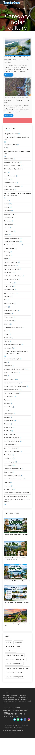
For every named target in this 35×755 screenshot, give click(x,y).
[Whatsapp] (17, 720)
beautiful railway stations (12, 165)
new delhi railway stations (12, 344)
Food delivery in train (13, 646)
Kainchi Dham (9, 303)
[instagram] (29, 720)
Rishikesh (7, 403)
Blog (5, 172)
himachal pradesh (10, 265)
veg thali (7, 482)
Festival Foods (9, 231)
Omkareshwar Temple (11, 359)
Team (11, 716)
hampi (6, 259)
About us (5, 716)
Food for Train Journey (21, 699)
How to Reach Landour (14, 664)
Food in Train (10, 651)
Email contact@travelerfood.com (13, 730)
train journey (8, 458)
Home (13, 34)
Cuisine (6, 204)
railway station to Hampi (12, 383)
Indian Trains (8, 286)
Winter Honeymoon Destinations (15, 496)
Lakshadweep (9, 320)
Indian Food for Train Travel (13, 276)
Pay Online (6, 695)
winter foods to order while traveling (16, 492)
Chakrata (7, 179)
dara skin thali (8, 217)
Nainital (6, 341)
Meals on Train (7, 703)
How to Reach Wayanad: (14, 677)
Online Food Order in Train (10, 701)
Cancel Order (22, 695)
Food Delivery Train (24, 701)
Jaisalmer (7, 296)
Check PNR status (8, 699)
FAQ (4, 710)
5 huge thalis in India (11, 134)
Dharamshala (8, 224)
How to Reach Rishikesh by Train (17, 668)
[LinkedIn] (21, 720)
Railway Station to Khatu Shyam (15, 386)
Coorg (6, 200)
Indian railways (9, 283)
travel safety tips (9, 462)
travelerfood (8, 465)
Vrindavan (7, 486)
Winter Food (8, 489)
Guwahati (7, 255)
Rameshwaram (9, 396)
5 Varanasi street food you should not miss (16, 138)
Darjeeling (7, 221)
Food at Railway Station (12, 238)
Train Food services (10, 448)
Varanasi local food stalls (12, 475)
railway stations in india (11, 389)
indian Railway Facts (11, 279)
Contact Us (15, 710)
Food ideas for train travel (12, 245)
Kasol (6, 307)
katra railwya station (10, 310)
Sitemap (5, 712)
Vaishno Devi (8, 472)
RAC (5, 376)
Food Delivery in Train (11, 241)
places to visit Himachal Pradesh (15, 369)
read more (8, 75)
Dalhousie (7, 210)
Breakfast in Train (10, 176)
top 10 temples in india (11, 441)
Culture (6, 207)
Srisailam (7, 424)
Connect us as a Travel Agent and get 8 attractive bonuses (17, 194)
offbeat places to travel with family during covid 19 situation (16, 352)
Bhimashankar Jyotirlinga (12, 169)
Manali (6, 331)
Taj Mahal (7, 431)
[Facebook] (25, 720)
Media (16, 716)
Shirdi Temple (8, 414)
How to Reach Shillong (14, 672)
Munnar (7, 334)
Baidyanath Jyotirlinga (11, 162)
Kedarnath (7, 313)
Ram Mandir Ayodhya (11, 393)
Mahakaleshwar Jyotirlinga (13, 327)
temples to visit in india (11, 438)
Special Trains (8, 420)
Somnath (7, 417)
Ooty (5, 362)
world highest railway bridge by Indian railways (17, 500)
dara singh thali (9, 214)
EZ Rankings (18, 727)
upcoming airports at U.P (12, 469)
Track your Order (22, 697)
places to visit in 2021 (11, 372)
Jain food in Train (9, 293)
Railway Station (9, 379)
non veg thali (8, 348)
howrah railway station (11, 269)
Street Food (8, 427)
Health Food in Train (11, 262)
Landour (7, 324)
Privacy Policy (23, 710)
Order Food (14, 695)
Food (6, 235)
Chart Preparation (10, 183)
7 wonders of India (10, 144)
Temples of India (9, 434)
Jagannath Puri (9, 289)
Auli (5, 148)
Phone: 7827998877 (9, 733)
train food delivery (10, 444)
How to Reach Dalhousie (14, 655)
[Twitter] (14, 720)
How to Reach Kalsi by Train (15, 659)
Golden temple (9, 248)
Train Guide (8, 455)
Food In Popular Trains (9, 697)
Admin (14, 56)
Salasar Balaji (8, 407)
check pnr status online (12, 186)
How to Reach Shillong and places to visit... (17, 581)
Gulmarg (7, 252)
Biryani (8, 642)
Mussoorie (7, 338)
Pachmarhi (8, 365)
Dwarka (6, 228)
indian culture (8, 272)
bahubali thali (8, 159)
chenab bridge (9, 189)
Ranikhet (7, 400)
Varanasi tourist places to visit (14, 479)
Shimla (6, 410)
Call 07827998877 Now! (23, 8)
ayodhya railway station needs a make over (17, 152)
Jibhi (5, 300)
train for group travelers (12, 451)
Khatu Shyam (8, 317)
